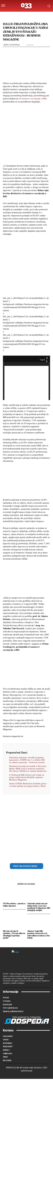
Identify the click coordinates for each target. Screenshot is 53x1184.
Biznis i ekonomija (12, 45)
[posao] (11, 15)
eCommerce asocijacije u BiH (32, 98)
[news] (40, 15)
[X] (23, 856)
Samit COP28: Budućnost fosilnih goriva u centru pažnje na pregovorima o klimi (28, 784)
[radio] (34, 15)
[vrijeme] (17, 15)
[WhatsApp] (37, 856)
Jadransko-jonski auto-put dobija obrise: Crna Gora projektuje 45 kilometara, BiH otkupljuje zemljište (38, 906)
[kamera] (23, 15)
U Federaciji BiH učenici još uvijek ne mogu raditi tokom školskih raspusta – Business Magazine (26, 777)
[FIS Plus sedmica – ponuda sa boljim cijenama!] (14, 894)
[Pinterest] (30, 856)
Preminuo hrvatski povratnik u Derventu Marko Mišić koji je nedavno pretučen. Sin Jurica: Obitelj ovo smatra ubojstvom (28, 768)
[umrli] (28, 15)
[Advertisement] (26, 133)
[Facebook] (16, 856)
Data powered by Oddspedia (27, 1017)
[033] (26, 6)
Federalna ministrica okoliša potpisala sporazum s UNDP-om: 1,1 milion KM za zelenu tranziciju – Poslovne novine (27, 760)
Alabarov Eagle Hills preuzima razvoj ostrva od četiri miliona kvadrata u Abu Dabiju (38, 934)
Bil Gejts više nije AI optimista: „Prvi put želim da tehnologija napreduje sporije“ (14, 934)
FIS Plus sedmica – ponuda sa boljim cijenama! (14, 904)
